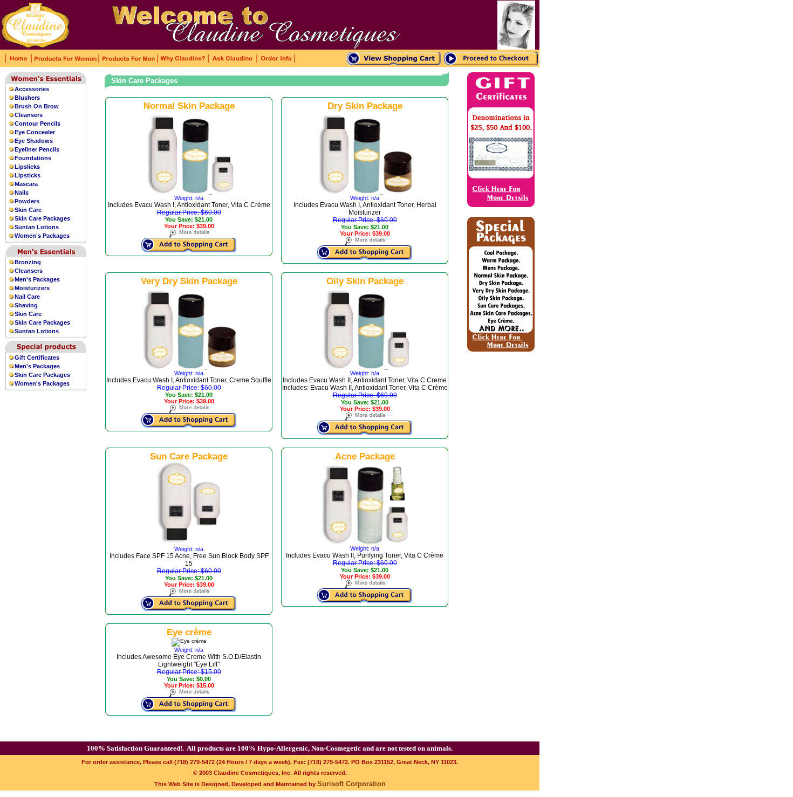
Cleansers (29, 115)
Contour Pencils (37, 123)
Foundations (33, 158)
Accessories (32, 89)
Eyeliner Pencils (37, 149)
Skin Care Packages (42, 218)
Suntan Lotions (37, 227)
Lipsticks (27, 175)
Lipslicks (27, 166)
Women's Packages (42, 235)
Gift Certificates (37, 357)
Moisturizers (32, 288)
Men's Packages (37, 279)
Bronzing (28, 262)
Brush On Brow (37, 106)
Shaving (26, 305)
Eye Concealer (35, 132)
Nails (22, 192)
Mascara (26, 184)
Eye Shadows (34, 141)
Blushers (27, 97)
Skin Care (28, 210)
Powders (27, 201)
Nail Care (27, 296)
